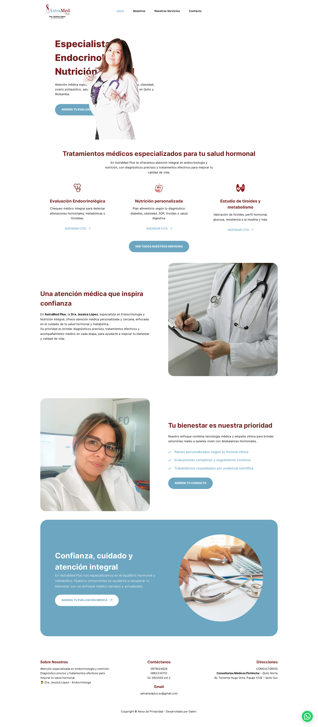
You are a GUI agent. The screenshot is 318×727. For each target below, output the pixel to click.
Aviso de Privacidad (151, 711)
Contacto (195, 11)
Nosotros (139, 11)
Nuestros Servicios (167, 11)
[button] (307, 716)
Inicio (120, 11)
